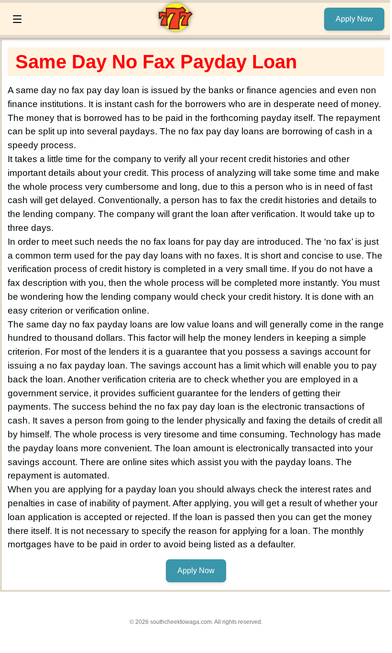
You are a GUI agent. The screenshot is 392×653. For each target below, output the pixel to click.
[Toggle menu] (17, 19)
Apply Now (354, 19)
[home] (175, 28)
